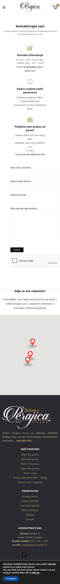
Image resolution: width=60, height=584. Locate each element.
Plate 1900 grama (30, 468)
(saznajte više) (23, 440)
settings (35, 572)
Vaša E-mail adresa (20, 181)
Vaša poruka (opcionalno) (23, 208)
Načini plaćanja (30, 510)
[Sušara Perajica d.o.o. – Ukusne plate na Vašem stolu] (30, 7)
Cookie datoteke (30, 500)
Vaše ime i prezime (20, 167)
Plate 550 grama (30, 454)
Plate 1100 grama (30, 463)
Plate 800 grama (30, 459)
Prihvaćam (11, 578)
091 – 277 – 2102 (39, 541)
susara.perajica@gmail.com (30, 154)
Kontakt (30, 519)
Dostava (30, 514)
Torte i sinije (30, 473)
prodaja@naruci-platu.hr (33, 545)
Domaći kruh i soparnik (30, 482)
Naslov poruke (18, 194)
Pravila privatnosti (30, 505)
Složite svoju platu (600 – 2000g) (30, 477)
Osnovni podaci (30, 496)
